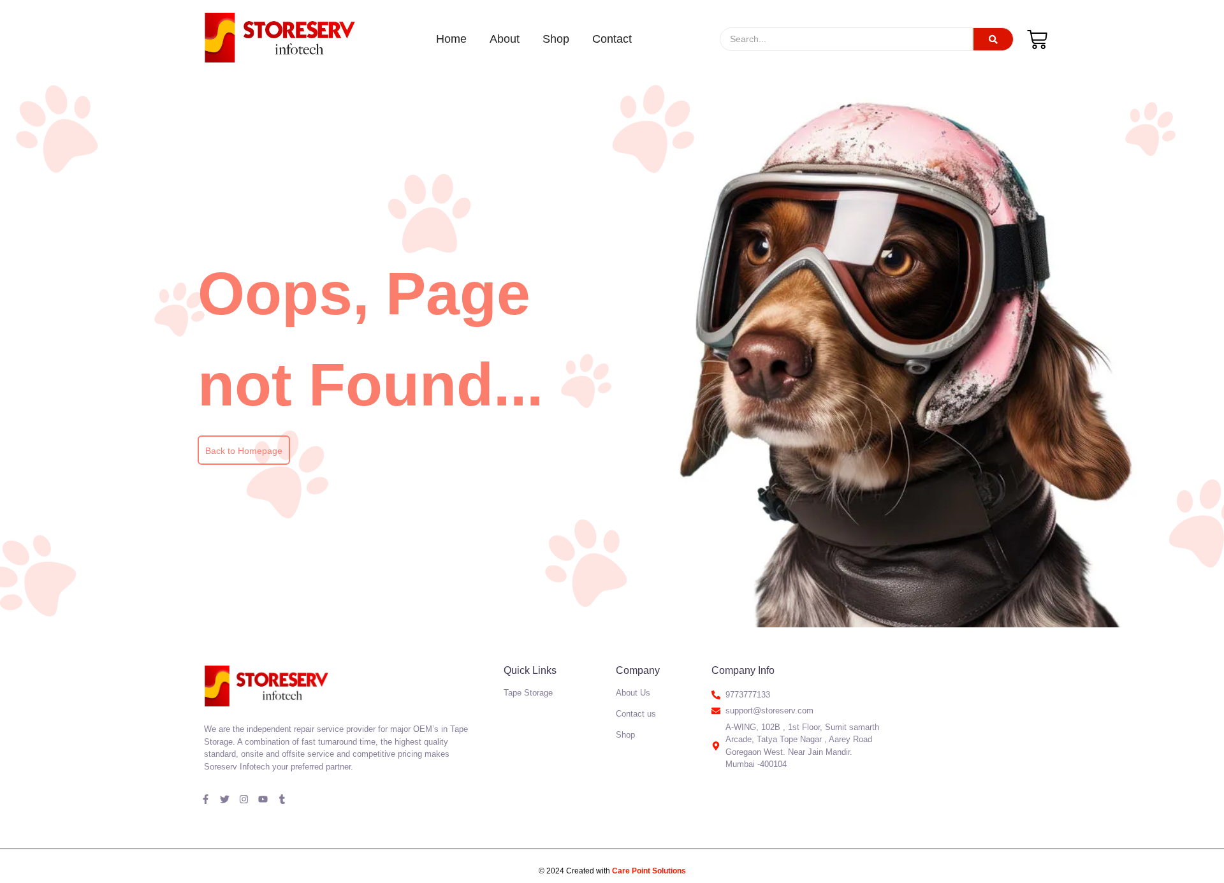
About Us (633, 692)
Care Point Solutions (649, 870)
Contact (612, 39)
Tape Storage (528, 692)
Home (451, 39)
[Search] (993, 39)
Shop (556, 39)
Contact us (636, 714)
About (505, 39)
